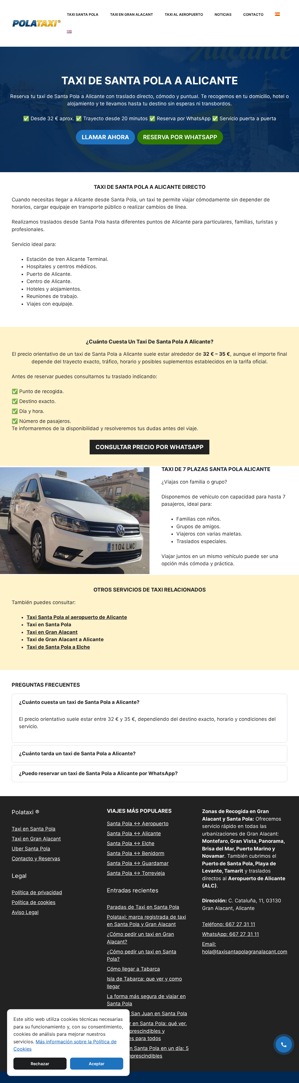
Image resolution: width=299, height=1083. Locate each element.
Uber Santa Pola (31, 849)
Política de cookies (33, 902)
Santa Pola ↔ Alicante (134, 833)
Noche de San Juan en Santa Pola (147, 1013)
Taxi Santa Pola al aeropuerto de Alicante (77, 617)
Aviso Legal (25, 912)
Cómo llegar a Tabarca (133, 969)
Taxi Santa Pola (82, 14)
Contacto (253, 14)
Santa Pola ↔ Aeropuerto (137, 823)
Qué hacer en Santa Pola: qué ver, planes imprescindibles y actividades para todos (147, 1031)
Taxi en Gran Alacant (131, 14)
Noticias (223, 14)
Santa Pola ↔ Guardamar (137, 863)
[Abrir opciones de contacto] (284, 1044)
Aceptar (97, 1063)
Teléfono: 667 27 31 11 (228, 924)
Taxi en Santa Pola (33, 829)
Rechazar (40, 1063)
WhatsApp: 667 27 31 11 (230, 934)
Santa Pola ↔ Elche (130, 843)
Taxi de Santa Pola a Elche (58, 647)
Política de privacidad (37, 892)
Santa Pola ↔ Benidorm (135, 853)
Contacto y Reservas (36, 858)
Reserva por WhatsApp (180, 137)
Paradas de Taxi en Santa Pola (143, 907)
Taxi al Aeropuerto (184, 14)
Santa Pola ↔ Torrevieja (136, 873)
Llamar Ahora (105, 137)
